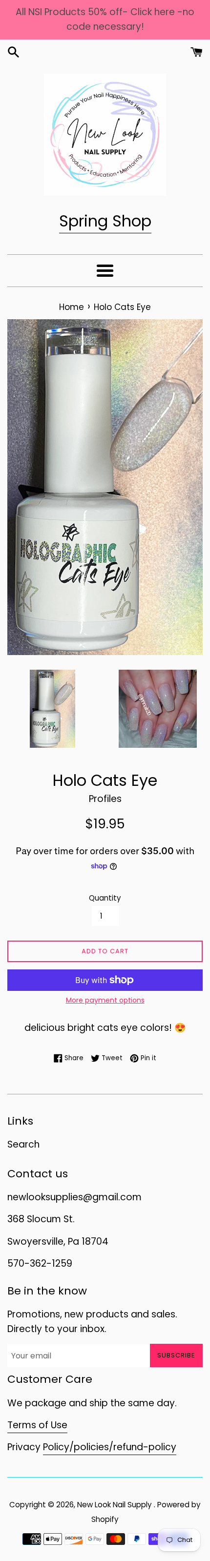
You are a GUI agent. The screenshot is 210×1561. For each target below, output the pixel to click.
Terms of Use (37, 1425)
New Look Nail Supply (115, 1504)
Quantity (105, 898)
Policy (56, 1447)
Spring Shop (105, 221)
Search (23, 1144)
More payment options (105, 1000)
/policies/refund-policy (122, 1447)
